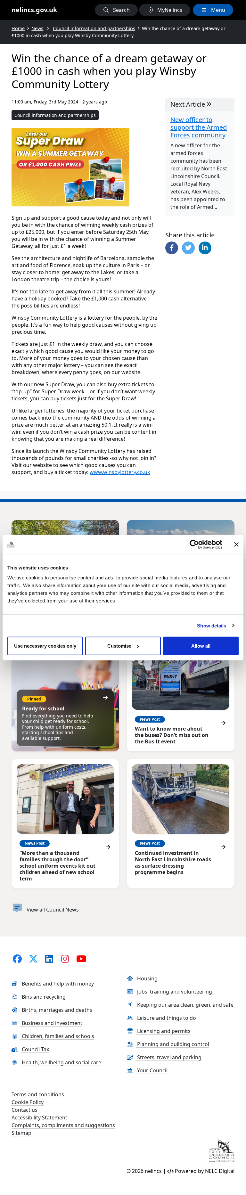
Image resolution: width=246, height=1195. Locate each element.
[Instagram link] (65, 959)
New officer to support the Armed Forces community (198, 127)
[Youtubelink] (81, 959)
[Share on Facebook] (171, 247)
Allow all (200, 646)
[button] (116, 10)
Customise (119, 646)
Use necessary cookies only (45, 646)
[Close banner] (236, 544)
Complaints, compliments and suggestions (63, 1125)
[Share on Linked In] (205, 247)
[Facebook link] (17, 959)
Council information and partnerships (55, 115)
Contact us (24, 1109)
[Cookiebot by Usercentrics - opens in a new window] (194, 544)
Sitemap (21, 1132)
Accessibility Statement (39, 1117)
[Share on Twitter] (188, 247)
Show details (211, 625)
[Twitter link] (33, 959)
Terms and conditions (38, 1094)
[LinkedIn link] (49, 959)
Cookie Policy (28, 1102)
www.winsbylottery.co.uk (120, 472)
